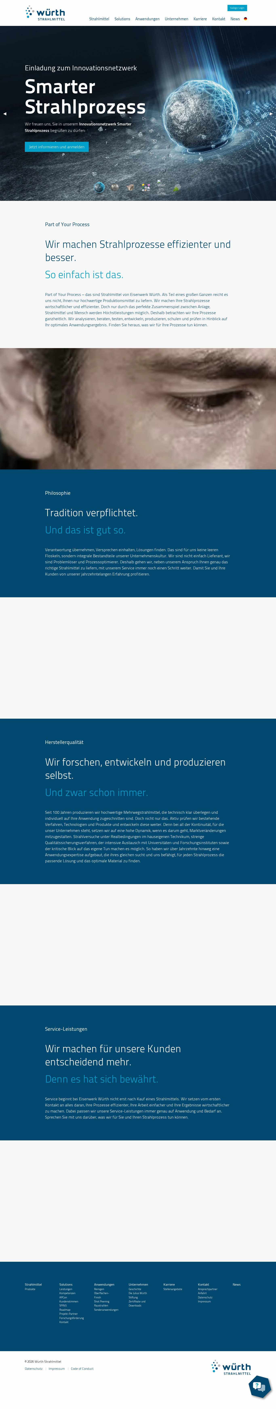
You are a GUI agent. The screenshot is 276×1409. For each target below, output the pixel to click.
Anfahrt (202, 1293)
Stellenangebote (172, 1289)
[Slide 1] (99, 187)
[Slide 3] (130, 187)
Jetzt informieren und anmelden (56, 146)
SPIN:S (63, 1305)
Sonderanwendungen (106, 1309)
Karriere (200, 19)
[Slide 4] (146, 187)
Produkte (30, 1289)
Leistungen (65, 1289)
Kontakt (218, 19)
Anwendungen (147, 19)
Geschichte (135, 1289)
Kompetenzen (67, 1293)
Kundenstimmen (68, 1301)
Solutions (122, 19)
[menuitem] (245, 18)
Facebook (31, 1382)
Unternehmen (176, 19)
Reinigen (99, 1289)
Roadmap (64, 1309)
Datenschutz (205, 1297)
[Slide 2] (115, 187)
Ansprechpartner (207, 1289)
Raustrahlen (101, 1305)
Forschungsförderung (71, 1318)
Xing (44, 1382)
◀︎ (4, 113)
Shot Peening (101, 1301)
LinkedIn (57, 1382)
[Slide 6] (177, 187)
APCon (63, 1297)
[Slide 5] (161, 184)
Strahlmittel (99, 19)
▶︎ (271, 113)
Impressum (204, 1301)
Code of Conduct (82, 1369)
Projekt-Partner (68, 1313)
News (235, 19)
